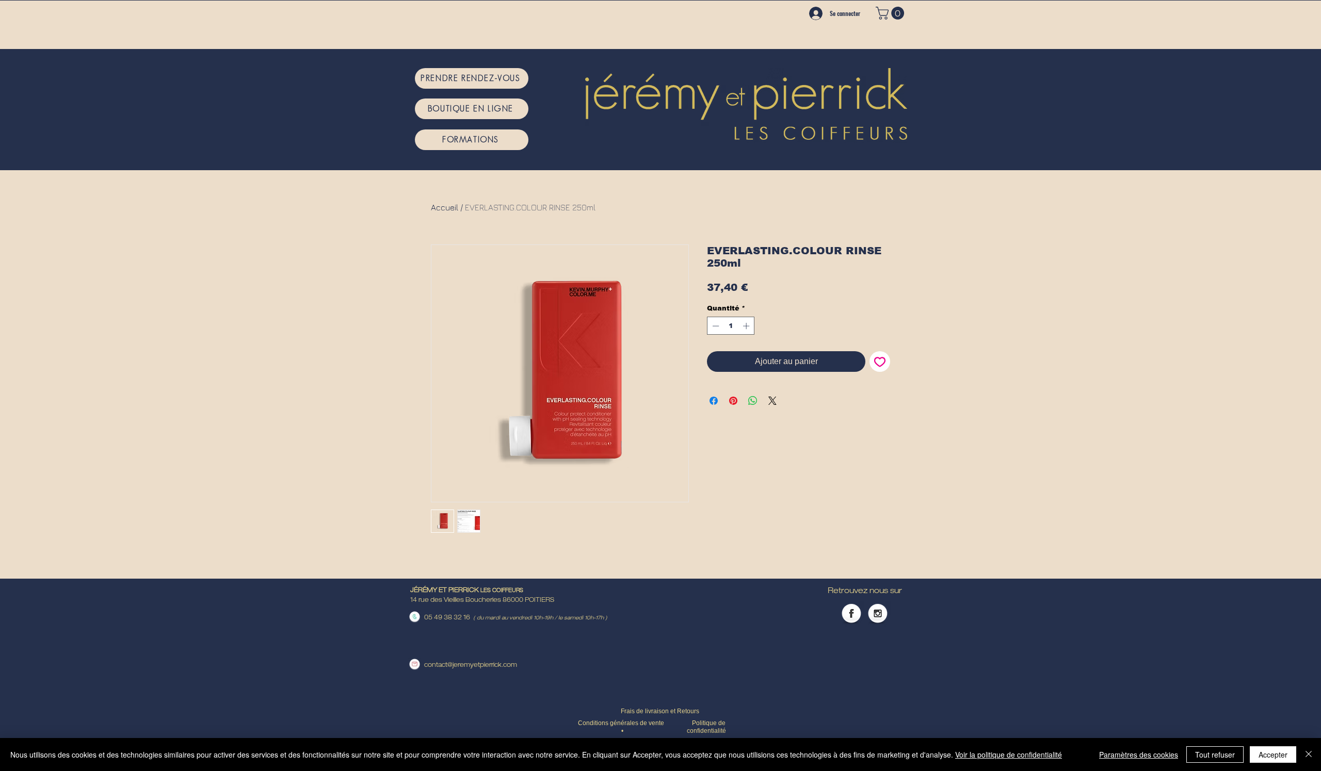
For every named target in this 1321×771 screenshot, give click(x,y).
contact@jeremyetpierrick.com (470, 665)
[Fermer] (1308, 754)
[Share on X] (772, 401)
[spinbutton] (731, 326)
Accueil (444, 207)
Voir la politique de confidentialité (1008, 754)
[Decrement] (714, 326)
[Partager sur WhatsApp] (753, 401)
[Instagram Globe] (878, 614)
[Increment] (747, 326)
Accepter (1273, 754)
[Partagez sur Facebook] (713, 401)
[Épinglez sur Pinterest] (733, 401)
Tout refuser (1215, 754)
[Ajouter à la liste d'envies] (879, 361)
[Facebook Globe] (851, 614)
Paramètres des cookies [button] (1138, 754)
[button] (891, 13)
